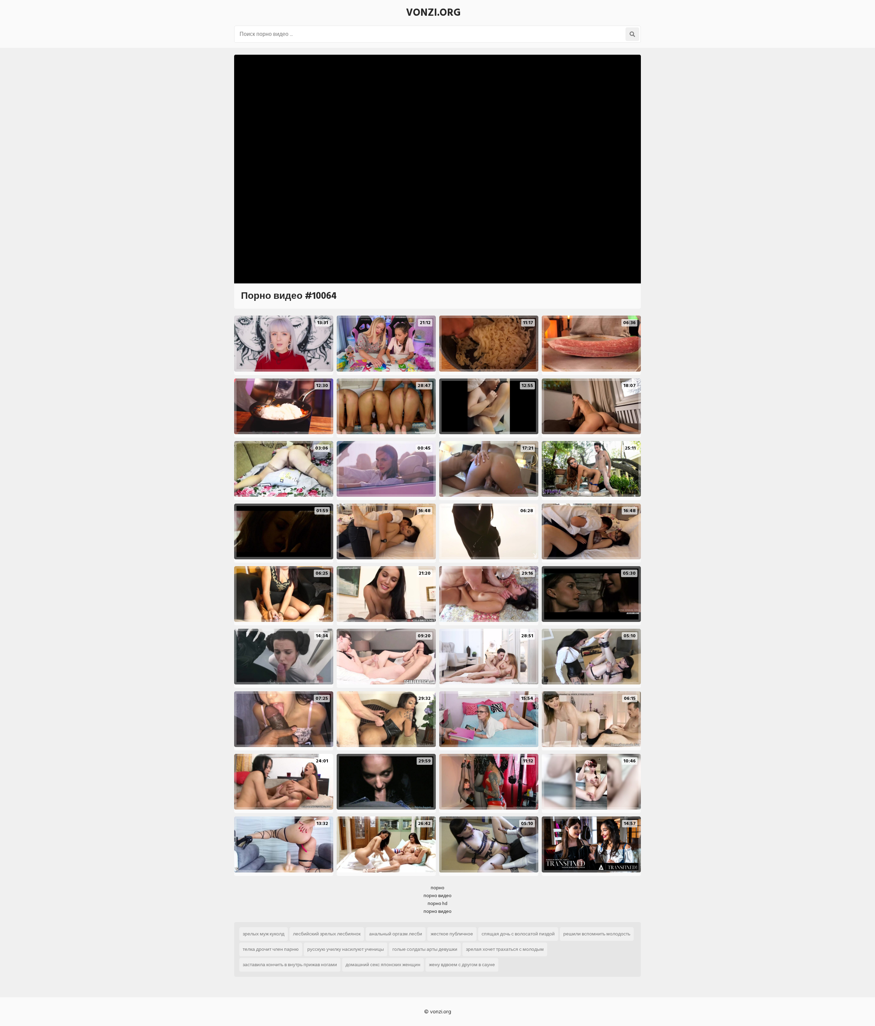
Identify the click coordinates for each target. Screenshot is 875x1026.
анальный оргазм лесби (395, 934)
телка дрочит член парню (271, 949)
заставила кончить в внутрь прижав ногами (290, 965)
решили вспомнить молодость (596, 934)
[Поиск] (632, 34)
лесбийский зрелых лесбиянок (327, 934)
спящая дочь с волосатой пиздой (518, 934)
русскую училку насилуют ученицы (345, 949)
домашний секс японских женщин (383, 965)
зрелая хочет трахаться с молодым (505, 949)
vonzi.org (433, 12)
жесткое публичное (452, 934)
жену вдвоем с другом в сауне (462, 965)
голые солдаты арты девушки (424, 949)
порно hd (437, 903)
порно (437, 888)
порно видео (437, 896)
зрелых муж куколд (263, 934)
